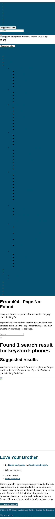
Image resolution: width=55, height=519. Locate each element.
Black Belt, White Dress (27, 150)
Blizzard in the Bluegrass (28, 153)
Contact (9, 282)
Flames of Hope (23, 166)
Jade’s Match (22, 126)
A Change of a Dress (26, 160)
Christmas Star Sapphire (27, 123)
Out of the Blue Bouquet (27, 254)
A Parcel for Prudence (26, 184)
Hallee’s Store (12, 62)
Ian (17, 135)
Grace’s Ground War (25, 187)
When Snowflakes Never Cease (31, 260)
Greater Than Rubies (26, 111)
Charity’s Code (22, 181)
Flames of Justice (24, 169)
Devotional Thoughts (38, 464)
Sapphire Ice (21, 108)
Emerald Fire (22, 114)
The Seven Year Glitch (26, 157)
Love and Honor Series (22, 68)
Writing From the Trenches (28, 211)
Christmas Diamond (25, 120)
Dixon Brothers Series (21, 132)
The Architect (22, 92)
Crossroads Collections (22, 251)
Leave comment (12, 478)
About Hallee (11, 273)
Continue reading (9, 504)
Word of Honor (22, 77)
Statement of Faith (19, 279)
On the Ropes (22, 208)
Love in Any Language (26, 71)
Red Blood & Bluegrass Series (25, 147)
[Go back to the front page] (0, 42)
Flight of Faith (22, 193)
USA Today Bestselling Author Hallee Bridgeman (24, 51)
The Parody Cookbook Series (25, 224)
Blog (7, 59)
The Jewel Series (19, 105)
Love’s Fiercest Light (25, 86)
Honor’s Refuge (23, 80)
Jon (17, 141)
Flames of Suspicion (25, 163)
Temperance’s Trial (25, 175)
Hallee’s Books (12, 65)
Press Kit (14, 276)
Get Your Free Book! (15, 269)
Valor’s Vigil (21, 196)
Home (8, 56)
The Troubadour (23, 99)
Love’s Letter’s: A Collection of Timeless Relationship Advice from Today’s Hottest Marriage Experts (32, 218)
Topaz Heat (21, 117)
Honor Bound (22, 74)
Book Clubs (11, 288)
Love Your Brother (19, 457)
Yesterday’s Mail (23, 257)
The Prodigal (21, 102)
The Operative (22, 95)
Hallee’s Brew (12, 285)
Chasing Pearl (22, 129)
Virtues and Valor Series (22, 172)
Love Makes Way (24, 83)
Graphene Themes (22, 515)
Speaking (10, 291)
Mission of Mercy (24, 190)
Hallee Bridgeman (16, 464)
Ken (17, 144)
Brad (17, 138)
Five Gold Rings (23, 263)
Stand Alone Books (20, 205)
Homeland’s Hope (24, 178)
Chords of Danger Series (23, 89)
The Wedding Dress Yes (27, 266)
